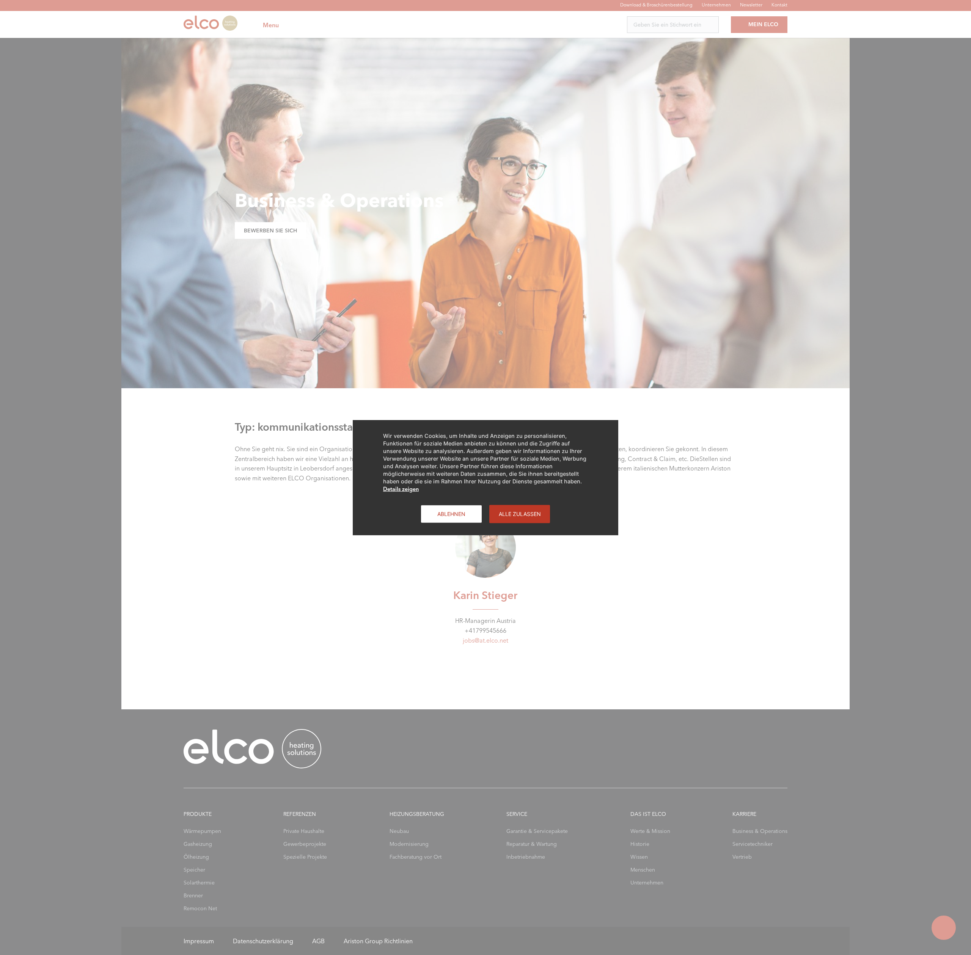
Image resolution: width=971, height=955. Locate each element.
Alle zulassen (520, 513)
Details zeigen (401, 488)
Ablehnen (451, 513)
